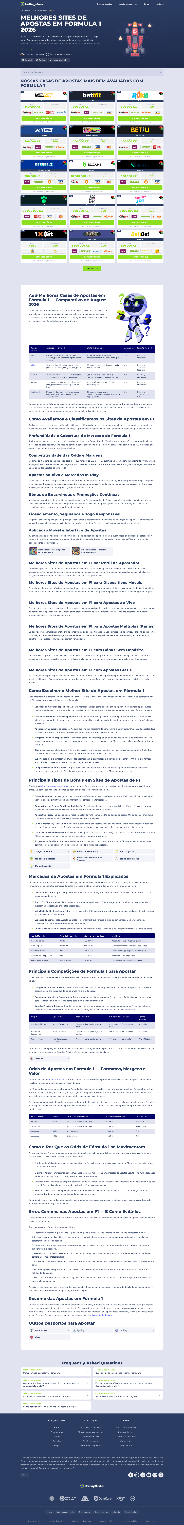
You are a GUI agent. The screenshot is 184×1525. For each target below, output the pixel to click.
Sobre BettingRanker (126, 1427)
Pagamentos (57, 1432)
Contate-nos (126, 1441)
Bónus (57, 1427)
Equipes (57, 1445)
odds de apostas (56, 1079)
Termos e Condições (129, 1521)
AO (23, 1475)
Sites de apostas (104, 4)
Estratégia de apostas (91, 1427)
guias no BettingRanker (101, 1315)
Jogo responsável (106, 1521)
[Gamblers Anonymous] (85, 1498)
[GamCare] (103, 1498)
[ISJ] (51, 1498)
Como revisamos (126, 1432)
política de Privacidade (81, 1521)
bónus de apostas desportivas (54, 786)
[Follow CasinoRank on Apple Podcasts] (160, 1474)
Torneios (57, 1441)
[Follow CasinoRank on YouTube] (148, 1474)
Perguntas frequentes (90, 1445)
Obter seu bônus (44, 118)
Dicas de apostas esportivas (91, 1432)
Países (57, 1436)
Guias (146, 4)
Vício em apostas (34, 1521)
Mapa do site (126, 1445)
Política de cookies (56, 1521)
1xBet (32, 365)
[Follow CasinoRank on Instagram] (136, 1474)
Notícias (159, 4)
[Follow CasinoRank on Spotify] (154, 1474)
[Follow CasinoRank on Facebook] (130, 1474)
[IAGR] (121, 1498)
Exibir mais (90, 268)
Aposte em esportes (128, 4)
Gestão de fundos (90, 1441)
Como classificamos (126, 1436)
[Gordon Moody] (68, 1498)
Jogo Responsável (91, 1436)
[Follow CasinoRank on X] (142, 1474)
